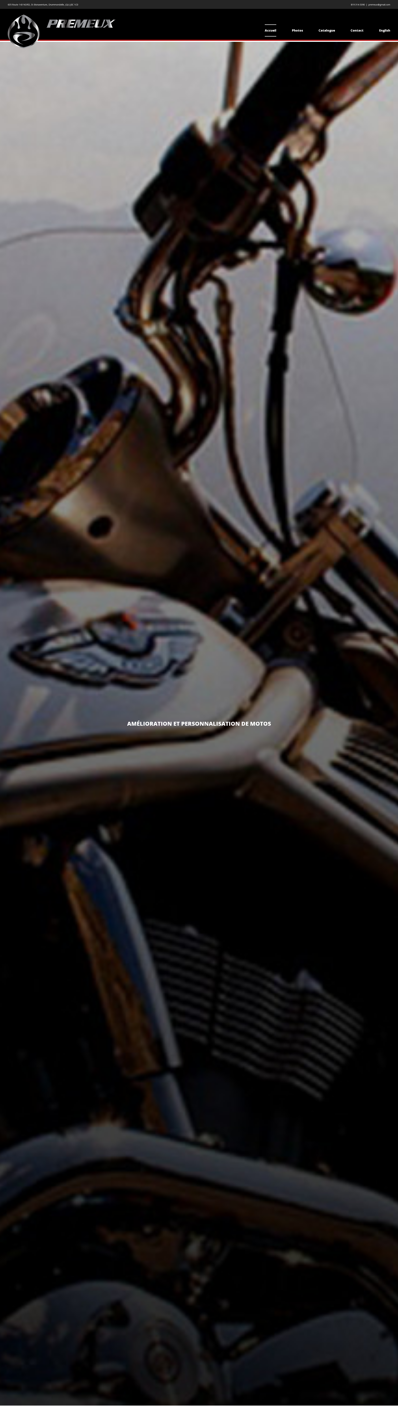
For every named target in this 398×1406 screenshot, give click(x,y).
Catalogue (327, 30)
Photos (297, 30)
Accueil (270, 30)
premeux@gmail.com (379, 4)
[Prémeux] (62, 31)
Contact (357, 30)
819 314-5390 (358, 4)
